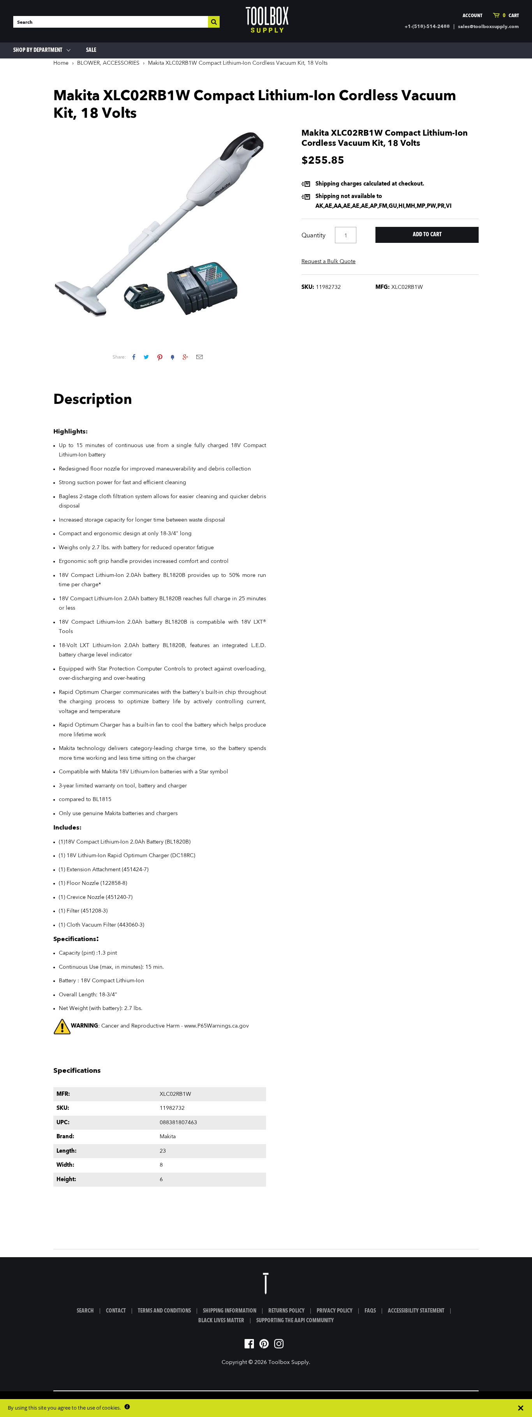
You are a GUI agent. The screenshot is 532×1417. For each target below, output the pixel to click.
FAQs (370, 1311)
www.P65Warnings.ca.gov (216, 1026)
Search (85, 1311)
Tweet (146, 357)
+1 (185, 357)
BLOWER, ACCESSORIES (108, 63)
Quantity (313, 236)
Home (61, 63)
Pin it (159, 357)
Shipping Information (229, 1311)
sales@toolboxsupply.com (488, 27)
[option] (159, 225)
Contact (116, 1311)
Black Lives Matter (221, 1320)
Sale (91, 50)
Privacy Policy (334, 1311)
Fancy (172, 357)
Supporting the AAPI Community (295, 1320)
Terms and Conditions (164, 1311)
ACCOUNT (472, 15)
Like (133, 357)
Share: (119, 357)
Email (199, 357)
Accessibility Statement (416, 1311)
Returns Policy (286, 1311)
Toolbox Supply (288, 1362)
